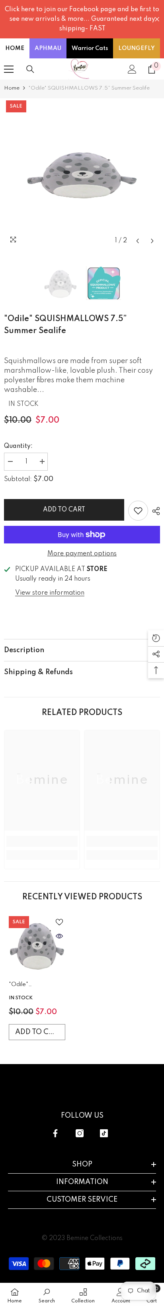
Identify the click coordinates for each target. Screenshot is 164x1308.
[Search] (30, 69)
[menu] (9, 69)
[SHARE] (154, 511)
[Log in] (132, 69)
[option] (82, 174)
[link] (42, 841)
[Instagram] (79, 1133)
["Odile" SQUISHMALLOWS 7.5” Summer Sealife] (37, 944)
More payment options (82, 554)
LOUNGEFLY (136, 48)
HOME (14, 48)
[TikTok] (104, 1133)
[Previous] (137, 241)
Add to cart (64, 510)
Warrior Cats (90, 48)
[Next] (152, 241)
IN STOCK (23, 404)
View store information (49, 593)
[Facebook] (55, 1133)
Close (157, 19)
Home (12, 88)
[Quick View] (59, 936)
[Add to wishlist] (138, 511)
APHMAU (48, 48)
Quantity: (18, 446)
